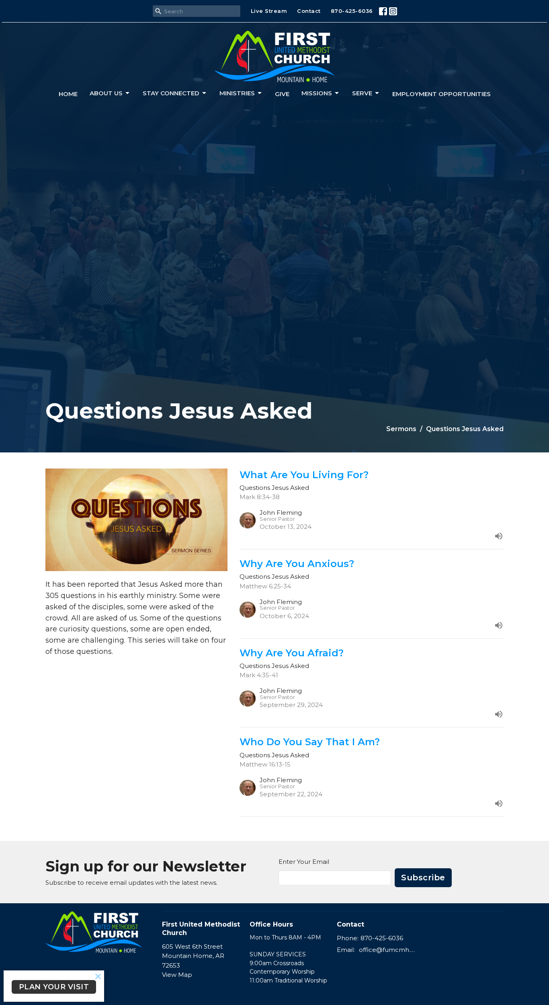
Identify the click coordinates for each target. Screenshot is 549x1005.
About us (106, 93)
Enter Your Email (304, 861)
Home (68, 94)
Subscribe (423, 877)
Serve (362, 93)
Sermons (401, 429)
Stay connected (171, 93)
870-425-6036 (352, 11)
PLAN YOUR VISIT (54, 986)
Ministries (237, 93)
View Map (177, 974)
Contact (309, 11)
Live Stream (269, 11)
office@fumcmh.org (387, 950)
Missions (316, 93)
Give (282, 94)
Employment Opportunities (441, 94)
